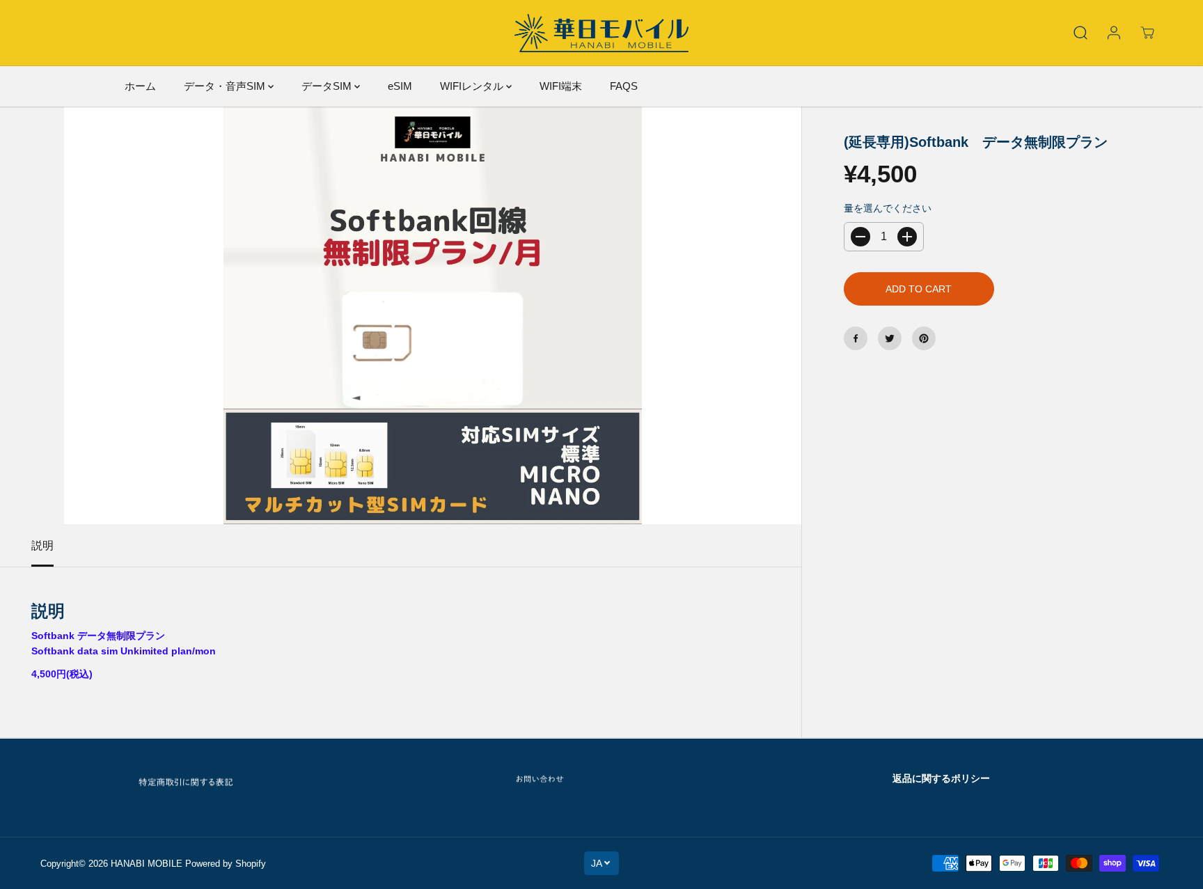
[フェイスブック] (855, 338)
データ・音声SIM (226, 86)
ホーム (140, 86)
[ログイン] (1114, 32)
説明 (42, 545)
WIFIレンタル (473, 86)
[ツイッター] (890, 338)
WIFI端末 (561, 86)
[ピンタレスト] (924, 338)
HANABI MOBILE (146, 863)
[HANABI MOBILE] (601, 33)
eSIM (400, 86)
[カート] (1147, 32)
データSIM (327, 86)
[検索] (1080, 32)
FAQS (624, 86)
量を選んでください (887, 208)
